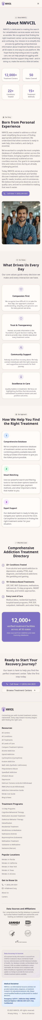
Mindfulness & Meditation (11, 830)
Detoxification (7, 823)
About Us (5, 893)
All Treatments (7, 740)
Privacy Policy (13, 1013)
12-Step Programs (8, 809)
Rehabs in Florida (8, 859)
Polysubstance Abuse (10, 769)
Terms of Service (28, 1013)
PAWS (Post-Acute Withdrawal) (13, 787)
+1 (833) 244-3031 (11, 885)
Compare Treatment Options (12, 747)
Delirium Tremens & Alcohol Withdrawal (17, 783)
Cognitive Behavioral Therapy (13, 812)
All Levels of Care (8, 743)
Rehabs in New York (9, 867)
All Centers (6, 733)
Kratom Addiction (8, 761)
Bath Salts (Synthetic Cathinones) (14, 765)
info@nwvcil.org (10, 888)
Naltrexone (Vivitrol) (9, 834)
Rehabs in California (9, 863)
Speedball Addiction (9, 772)
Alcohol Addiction (8, 751)
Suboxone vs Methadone (11, 845)
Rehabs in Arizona (8, 874)
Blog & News (6, 797)
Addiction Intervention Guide (13, 790)
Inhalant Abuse (7, 776)
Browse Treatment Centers (19, 690)
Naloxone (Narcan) (9, 848)
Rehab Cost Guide (8, 794)
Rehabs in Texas (8, 870)
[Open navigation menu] (38, 4)
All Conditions (7, 736)
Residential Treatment (10, 827)
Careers (5, 897)
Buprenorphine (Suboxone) (12, 837)
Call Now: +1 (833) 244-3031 (17, 193)
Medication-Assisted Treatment (13, 816)
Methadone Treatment (10, 841)
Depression (6, 779)
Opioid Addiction (8, 754)
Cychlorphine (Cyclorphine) (12, 758)
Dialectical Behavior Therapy (12, 819)
